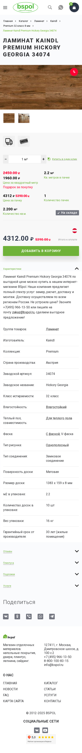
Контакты (52, 701)
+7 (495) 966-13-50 (57, 657)
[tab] (41, 268)
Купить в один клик (64, 159)
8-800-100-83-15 (56, 661)
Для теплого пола (59, 418)
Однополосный (57, 445)
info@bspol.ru (53, 665)
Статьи (50, 689)
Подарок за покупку (18, 187)
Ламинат (52, 329)
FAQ (6, 695)
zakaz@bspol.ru (23, 312)
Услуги (50, 695)
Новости (10, 689)
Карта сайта (13, 701)
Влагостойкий (56, 407)
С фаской (53, 434)
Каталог (51, 683)
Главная (10, 683)
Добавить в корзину (41, 251)
